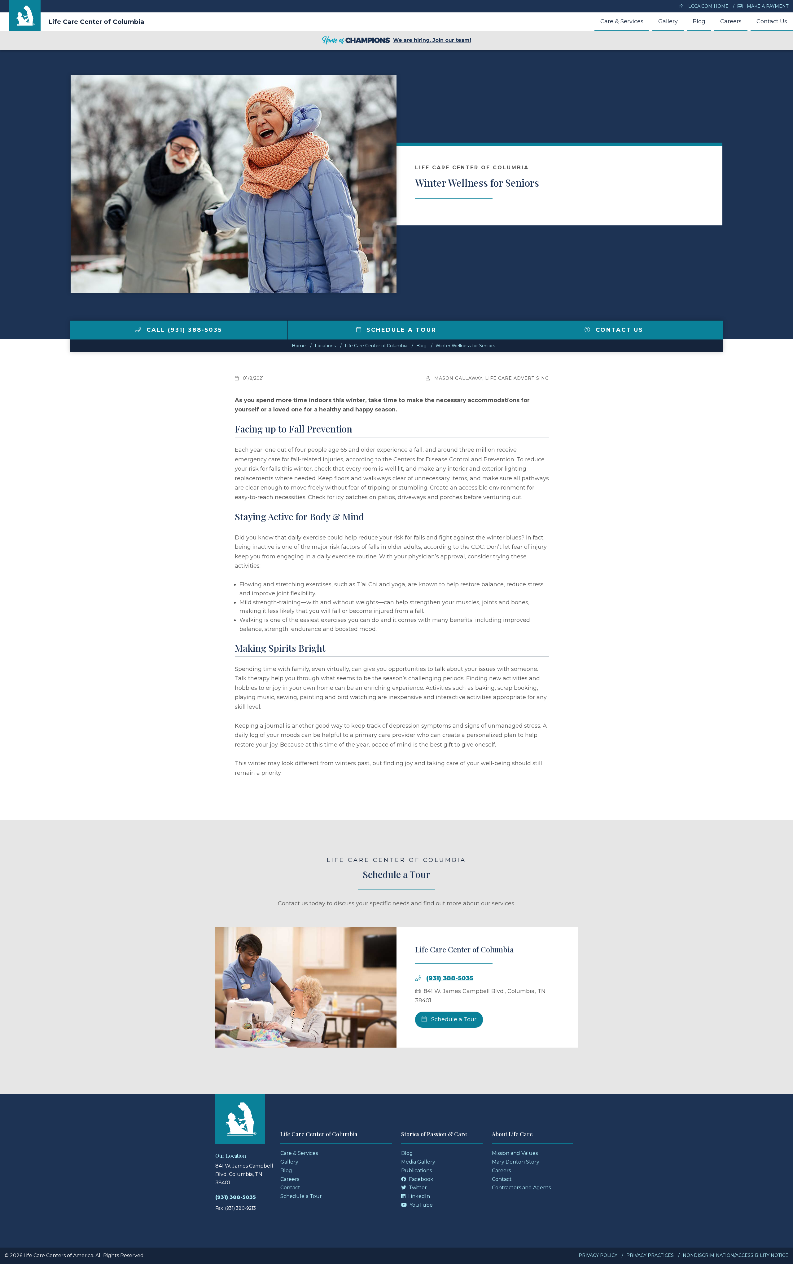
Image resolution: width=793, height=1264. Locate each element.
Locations (325, 345)
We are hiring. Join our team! (432, 40)
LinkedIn (418, 1196)
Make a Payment (767, 6)
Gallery (668, 21)
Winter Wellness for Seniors (465, 345)
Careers (731, 21)
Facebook (420, 1179)
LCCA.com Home (708, 6)
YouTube (420, 1205)
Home (299, 345)
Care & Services (621, 21)
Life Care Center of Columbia (96, 21)
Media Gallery (418, 1162)
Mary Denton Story (515, 1162)
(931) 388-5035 (449, 978)
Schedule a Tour (400, 329)
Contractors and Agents (521, 1188)
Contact (290, 1188)
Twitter (417, 1188)
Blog (699, 21)
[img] (138, 329)
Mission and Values (515, 1153)
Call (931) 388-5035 (183, 329)
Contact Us (771, 21)
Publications (416, 1170)
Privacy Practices (650, 1255)
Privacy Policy (598, 1255)
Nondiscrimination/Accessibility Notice (735, 1255)
